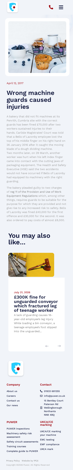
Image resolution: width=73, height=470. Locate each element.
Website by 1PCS (30, 461)
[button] (61, 7)
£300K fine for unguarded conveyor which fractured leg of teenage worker (36, 304)
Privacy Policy (13, 461)
